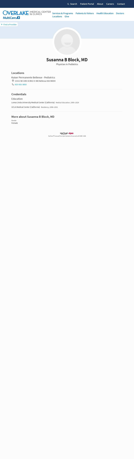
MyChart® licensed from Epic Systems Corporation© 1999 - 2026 (67, 136)
